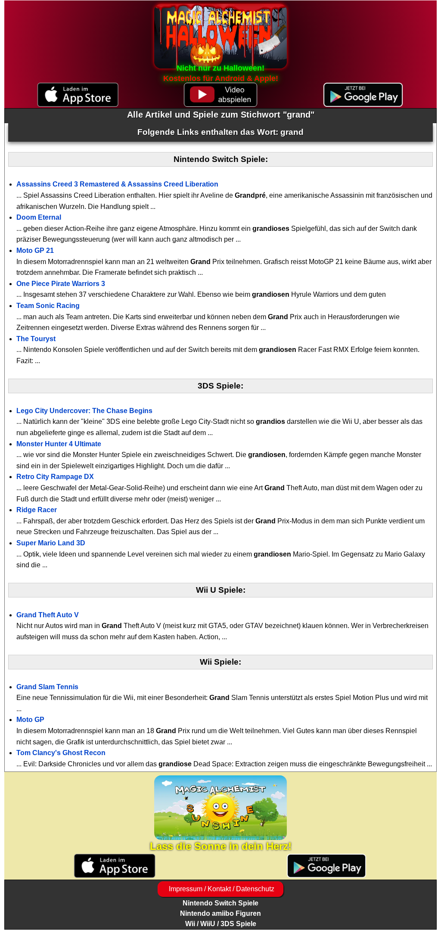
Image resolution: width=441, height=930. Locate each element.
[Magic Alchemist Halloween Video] (220, 95)
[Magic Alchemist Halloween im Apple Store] (77, 95)
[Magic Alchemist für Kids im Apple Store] (114, 866)
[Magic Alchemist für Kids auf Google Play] (326, 866)
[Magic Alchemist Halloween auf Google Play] (363, 95)
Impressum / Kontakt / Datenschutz (220, 889)
